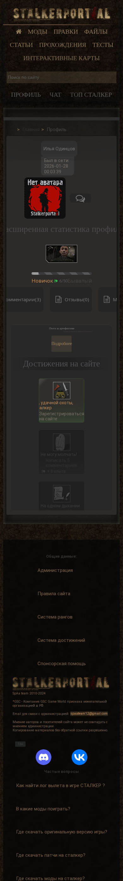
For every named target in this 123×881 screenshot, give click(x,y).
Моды (37, 31)
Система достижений (61, 640)
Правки (66, 31)
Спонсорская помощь (62, 663)
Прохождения (62, 45)
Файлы (96, 31)
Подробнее (61, 343)
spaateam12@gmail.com (89, 714)
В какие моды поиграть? (43, 809)
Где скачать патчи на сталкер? (50, 855)
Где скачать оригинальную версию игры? (61, 832)
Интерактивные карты (61, 58)
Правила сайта (54, 593)
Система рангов (55, 617)
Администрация (55, 570)
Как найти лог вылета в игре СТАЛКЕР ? (60, 785)
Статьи (21, 45)
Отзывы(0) (77, 299)
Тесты (102, 45)
